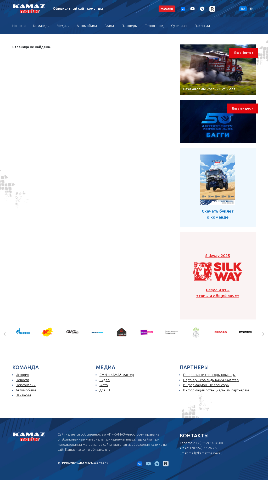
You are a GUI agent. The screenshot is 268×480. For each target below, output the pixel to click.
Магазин (167, 8)
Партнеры (129, 25)
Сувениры (179, 25)
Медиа (62, 25)
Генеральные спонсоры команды (209, 374)
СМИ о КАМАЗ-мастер (116, 374)
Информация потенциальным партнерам (216, 390)
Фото (103, 385)
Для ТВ (104, 390)
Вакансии (202, 25)
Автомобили (87, 25)
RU (243, 8)
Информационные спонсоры (206, 385)
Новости (19, 25)
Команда (40, 25)
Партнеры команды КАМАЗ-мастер (211, 380)
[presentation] (5, 333)
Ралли (109, 25)
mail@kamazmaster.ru (205, 453)
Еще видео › (242, 108)
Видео (104, 380)
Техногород (154, 25)
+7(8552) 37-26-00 (209, 443)
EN (251, 8)
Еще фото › (243, 52)
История (22, 374)
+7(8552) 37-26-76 (202, 448)
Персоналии (26, 385)
